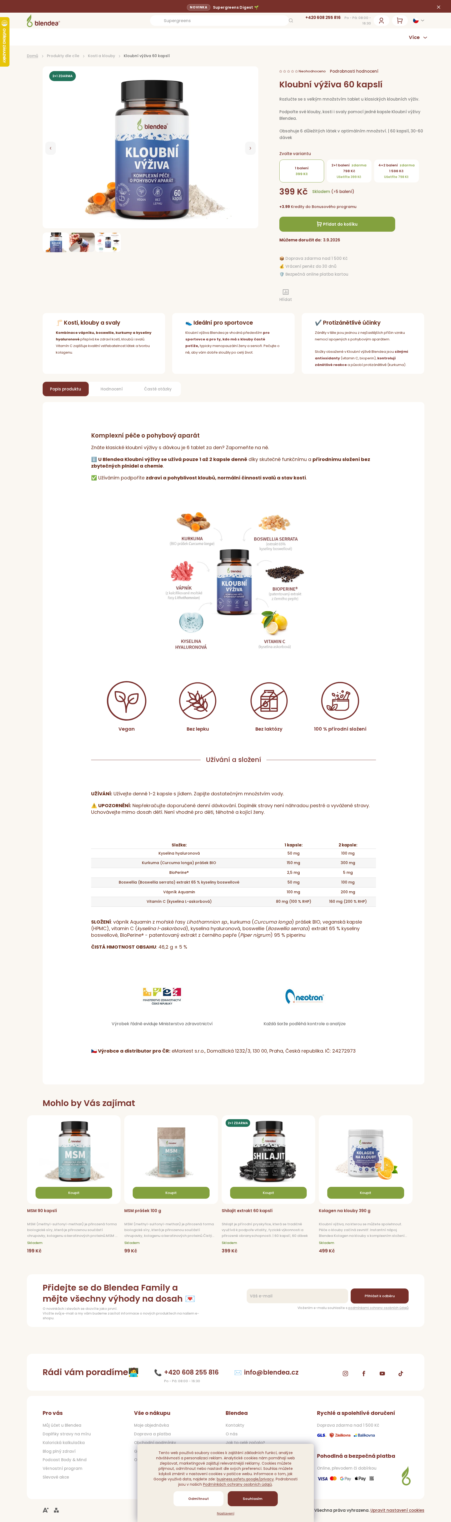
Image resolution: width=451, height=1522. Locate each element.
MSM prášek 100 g (142, 1210)
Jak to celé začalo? (245, 1442)
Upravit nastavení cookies (397, 1510)
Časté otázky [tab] (158, 389)
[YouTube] (382, 1373)
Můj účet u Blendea (62, 1425)
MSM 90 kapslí (42, 1210)
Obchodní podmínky (155, 1442)
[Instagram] (345, 1373)
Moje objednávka (151, 1425)
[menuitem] (57, 37)
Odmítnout (198, 1498)
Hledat (291, 20)
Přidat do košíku (340, 224)
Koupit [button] (74, 1192)
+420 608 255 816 (323, 17)
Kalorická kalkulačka (64, 1442)
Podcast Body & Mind (65, 1459)
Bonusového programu (334, 206)
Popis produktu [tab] (65, 389)
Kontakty (235, 1425)
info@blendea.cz (271, 1372)
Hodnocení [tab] (112, 389)
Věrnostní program (62, 1468)
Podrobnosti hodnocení (354, 71)
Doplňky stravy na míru (67, 1434)
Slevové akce (56, 1477)
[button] (50, 148)
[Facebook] (364, 1373)
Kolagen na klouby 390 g (344, 1210)
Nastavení (225, 1513)
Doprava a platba (152, 1434)
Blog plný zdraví (59, 1451)
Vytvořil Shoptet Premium (56, 1510)
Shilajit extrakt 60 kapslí (247, 1210)
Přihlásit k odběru (380, 1295)
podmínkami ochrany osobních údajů (378, 1308)
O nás (232, 1434)
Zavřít (307, 296)
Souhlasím (252, 1498)
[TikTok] (401, 1373)
